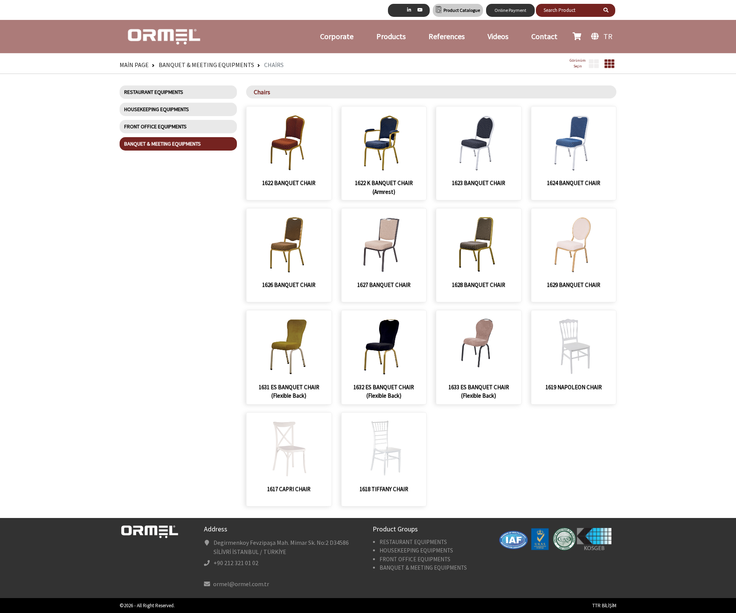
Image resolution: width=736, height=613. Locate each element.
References (447, 36)
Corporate (336, 36)
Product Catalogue (461, 10)
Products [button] (391, 36)
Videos (498, 36)
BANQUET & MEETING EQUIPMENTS (206, 65)
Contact (544, 36)
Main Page (134, 65)
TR (608, 36)
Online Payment (510, 10)
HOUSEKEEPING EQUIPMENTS (156, 109)
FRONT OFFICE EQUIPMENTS (155, 126)
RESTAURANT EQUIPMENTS (153, 92)
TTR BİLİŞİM (604, 605)
